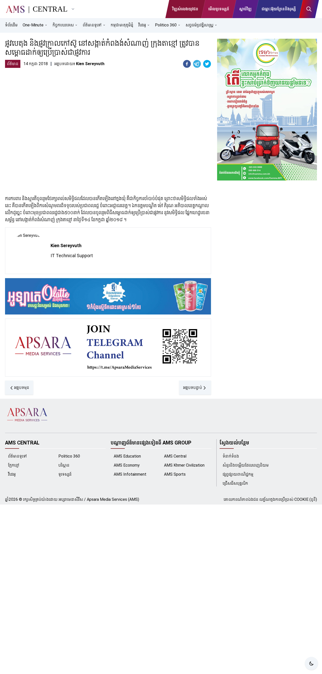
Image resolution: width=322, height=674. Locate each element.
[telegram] (197, 64)
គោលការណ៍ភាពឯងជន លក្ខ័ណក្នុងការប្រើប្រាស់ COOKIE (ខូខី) (270, 499)
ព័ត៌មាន (12, 63)
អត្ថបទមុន (21, 387)
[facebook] (187, 64)
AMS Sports (175, 474)
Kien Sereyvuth (66, 245)
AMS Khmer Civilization (184, 465)
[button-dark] (311, 663)
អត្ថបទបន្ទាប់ (192, 387)
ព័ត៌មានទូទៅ (17, 456)
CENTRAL (50, 9)
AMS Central (175, 456)
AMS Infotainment (130, 474)
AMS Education (127, 456)
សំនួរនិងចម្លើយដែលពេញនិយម (246, 465)
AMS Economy (127, 465)
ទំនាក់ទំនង (231, 456)
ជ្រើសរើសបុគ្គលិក (235, 483)
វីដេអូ (12, 474)
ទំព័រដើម (11, 25)
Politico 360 (69, 456)
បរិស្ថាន (63, 465)
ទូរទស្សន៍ (65, 474)
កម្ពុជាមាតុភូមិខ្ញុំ (122, 25)
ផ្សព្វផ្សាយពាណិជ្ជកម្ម (238, 474)
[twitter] (207, 64)
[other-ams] (72, 9)
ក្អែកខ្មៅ (13, 465)
